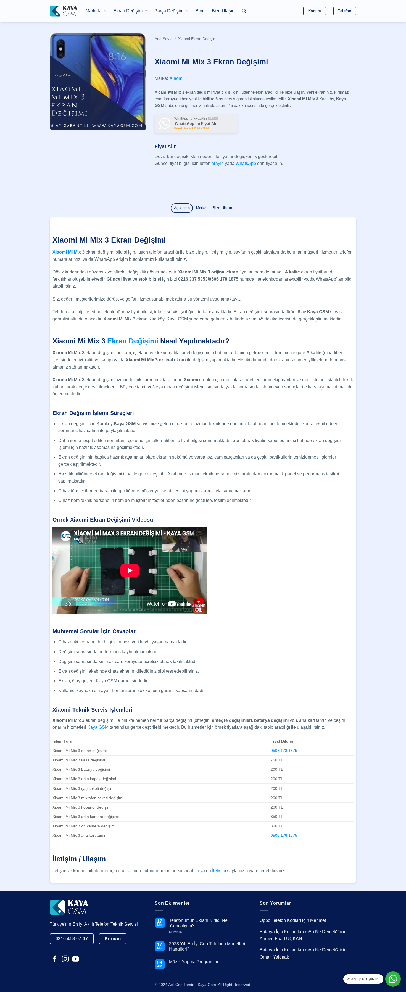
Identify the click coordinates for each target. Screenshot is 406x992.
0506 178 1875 (284, 750)
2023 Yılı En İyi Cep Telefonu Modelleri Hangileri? (207, 946)
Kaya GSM (98, 727)
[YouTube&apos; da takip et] (75, 959)
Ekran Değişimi (132, 341)
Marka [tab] (201, 208)
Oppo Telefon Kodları (280, 920)
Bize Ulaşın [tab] (222, 208)
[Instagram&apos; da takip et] (65, 959)
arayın (218, 163)
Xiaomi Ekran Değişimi (197, 39)
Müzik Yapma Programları (194, 961)
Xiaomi (176, 78)
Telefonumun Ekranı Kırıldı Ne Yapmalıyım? (198, 923)
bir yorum (177, 931)
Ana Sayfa (164, 39)
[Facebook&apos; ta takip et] (54, 959)
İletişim (219, 870)
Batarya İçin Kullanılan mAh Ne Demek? (299, 931)
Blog (200, 11)
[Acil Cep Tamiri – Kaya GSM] (63, 11)
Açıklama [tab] (182, 208)
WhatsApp (246, 163)
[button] (244, 11)
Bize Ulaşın (223, 11)
